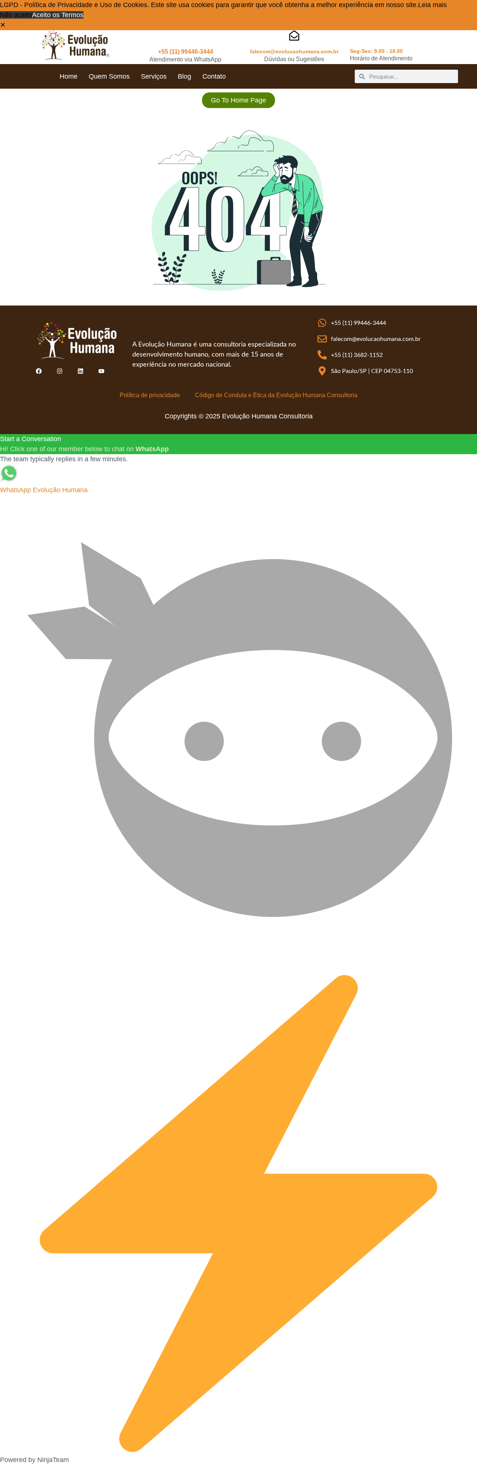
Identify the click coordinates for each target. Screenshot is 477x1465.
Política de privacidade (150, 395)
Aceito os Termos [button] (57, 15)
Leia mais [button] (432, 5)
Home (69, 76)
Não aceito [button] (16, 15)
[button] (3, 25)
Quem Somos (109, 76)
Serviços (154, 76)
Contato (214, 76)
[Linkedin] (80, 371)
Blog (184, 76)
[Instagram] (60, 371)
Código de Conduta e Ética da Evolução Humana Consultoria (276, 395)
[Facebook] (39, 371)
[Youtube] (101, 371)
